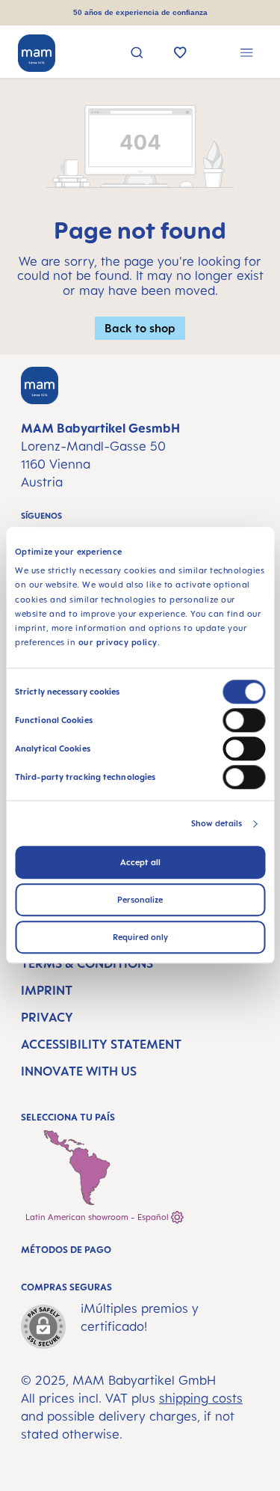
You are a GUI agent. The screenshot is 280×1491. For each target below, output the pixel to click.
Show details (216, 824)
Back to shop (140, 328)
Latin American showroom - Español (98, 1217)
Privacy (47, 1017)
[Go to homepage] (36, 53)
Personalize (140, 900)
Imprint (46, 990)
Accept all (140, 863)
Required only (140, 938)
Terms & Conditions (87, 963)
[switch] (244, 721)
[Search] (137, 54)
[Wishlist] (180, 53)
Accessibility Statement (101, 1044)
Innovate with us (79, 1071)
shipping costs (201, 1398)
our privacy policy (118, 643)
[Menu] (246, 54)
